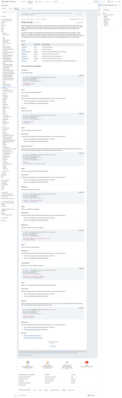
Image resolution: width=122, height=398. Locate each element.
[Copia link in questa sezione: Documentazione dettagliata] (42, 66)
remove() (24, 60)
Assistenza (29, 8)
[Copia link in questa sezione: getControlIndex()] (34, 146)
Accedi (119, 1)
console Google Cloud (49, 380)
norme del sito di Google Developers (48, 352)
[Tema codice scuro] (81, 76)
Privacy (24, 395)
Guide (10, 8)
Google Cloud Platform (54, 390)
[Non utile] (83, 19)
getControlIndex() (26, 51)
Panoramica (4, 8)
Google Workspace (30, 19)
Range (35, 56)
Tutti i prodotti (38, 1)
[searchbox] (9, 12)
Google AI (64, 390)
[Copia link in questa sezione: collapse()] (29, 70)
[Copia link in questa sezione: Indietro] (26, 90)
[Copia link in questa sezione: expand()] (28, 108)
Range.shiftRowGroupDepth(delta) (32, 335)
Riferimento (16, 8)
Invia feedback (79, 22)
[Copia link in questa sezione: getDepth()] (29, 187)
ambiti (64, 98)
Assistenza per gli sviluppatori (25, 382)
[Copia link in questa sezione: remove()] (28, 301)
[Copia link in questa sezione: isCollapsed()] (31, 263)
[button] (8, 21)
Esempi (22, 8)
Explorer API (47, 382)
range (72, 60)
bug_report (116, 5)
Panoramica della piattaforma (25, 376)
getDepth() (24, 54)
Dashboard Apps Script (49, 378)
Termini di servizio (22, 384)
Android (34, 390)
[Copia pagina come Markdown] (38, 22)
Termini (20, 395)
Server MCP (55, 1)
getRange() (24, 56)
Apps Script (30, 1)
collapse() (24, 47)
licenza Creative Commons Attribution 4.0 (61, 351)
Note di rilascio (21, 380)
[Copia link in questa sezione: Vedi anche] (27, 333)
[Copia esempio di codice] (83, 76)
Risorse (47, 1)
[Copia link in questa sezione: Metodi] (26, 41)
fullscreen (118, 5)
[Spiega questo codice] (79, 76)
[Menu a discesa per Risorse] (50, 1)
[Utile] (81, 19)
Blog (72, 376)
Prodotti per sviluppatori (23, 378)
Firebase (46, 390)
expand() (24, 49)
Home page (22, 1)
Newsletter (73, 378)
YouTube (73, 382)
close (120, 5)
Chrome (40, 390)
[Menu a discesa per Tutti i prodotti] (42, 1)
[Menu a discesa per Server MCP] (59, 1)
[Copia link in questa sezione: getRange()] (29, 225)
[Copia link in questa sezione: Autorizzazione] (29, 96)
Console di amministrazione (50, 376)
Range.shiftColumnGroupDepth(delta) (33, 338)
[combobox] (99, 1)
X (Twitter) (73, 380)
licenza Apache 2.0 (25, 352)
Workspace (12, 1)
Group (35, 47)
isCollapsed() (25, 58)
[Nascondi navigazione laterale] (15, 395)
